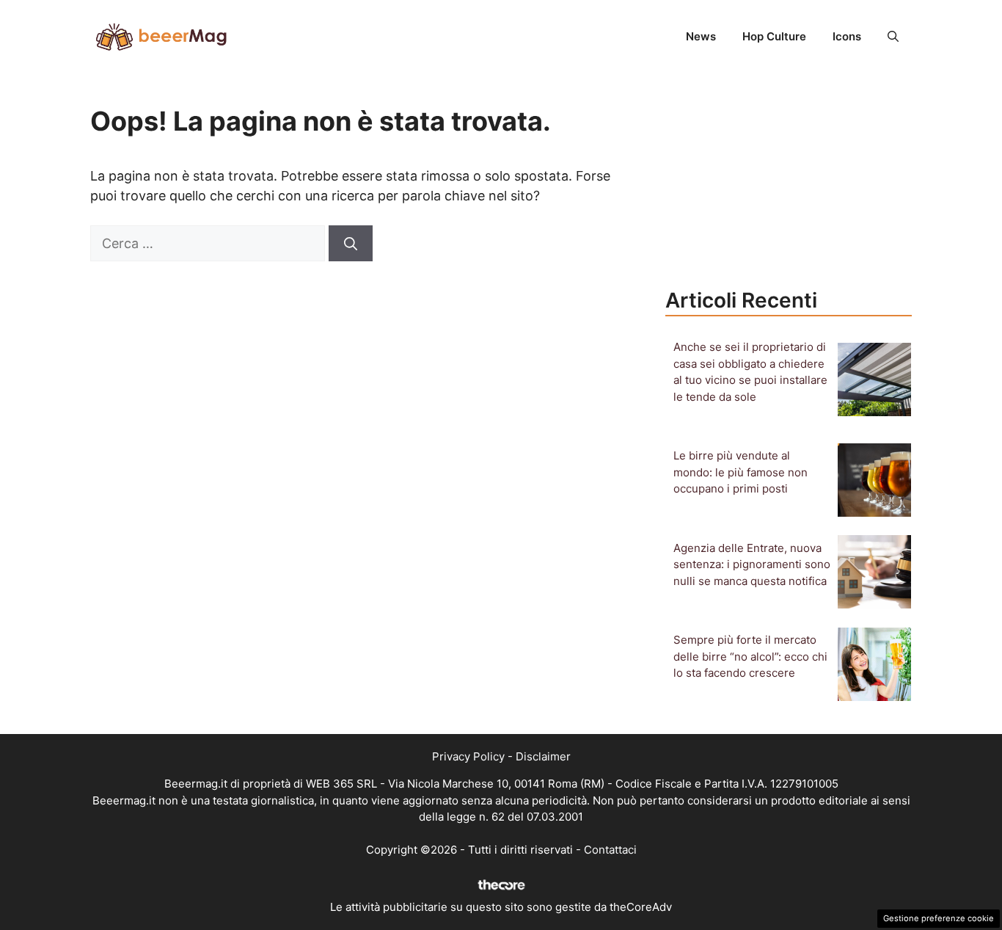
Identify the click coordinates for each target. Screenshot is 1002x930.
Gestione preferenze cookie (938, 918)
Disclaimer (543, 756)
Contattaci (610, 850)
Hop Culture (774, 36)
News (701, 36)
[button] (893, 37)
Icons (847, 36)
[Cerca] (351, 243)
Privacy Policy (468, 756)
